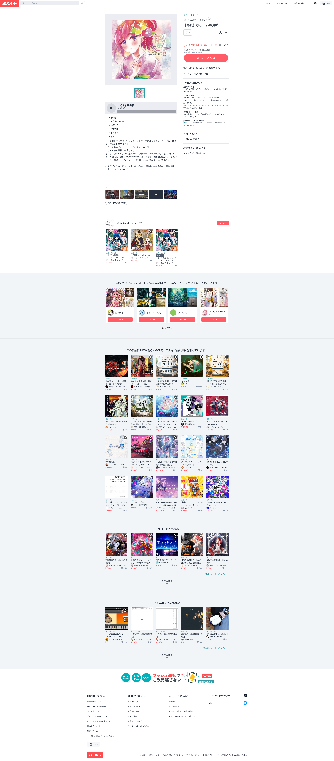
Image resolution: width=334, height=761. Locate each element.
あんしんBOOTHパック (191, 105)
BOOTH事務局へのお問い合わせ (182, 716)
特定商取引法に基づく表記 (194, 148)
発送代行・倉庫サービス (97, 716)
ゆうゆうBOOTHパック (210, 105)
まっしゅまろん (153, 312)
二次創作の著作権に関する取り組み (101, 736)
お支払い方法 (191, 139)
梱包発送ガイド (93, 726)
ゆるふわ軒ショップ (129, 223)
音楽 (185, 15)
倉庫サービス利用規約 (164, 755)
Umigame (182, 312)
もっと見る (167, 328)
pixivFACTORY (188, 123)
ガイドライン (178, 755)
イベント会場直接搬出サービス (100, 721)
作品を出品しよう (301, 3)
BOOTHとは (282, 3)
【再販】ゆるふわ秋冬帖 (140, 255)
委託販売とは (92, 731)
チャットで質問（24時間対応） (182, 711)
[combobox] (49, 3)
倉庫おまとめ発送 (135, 721)
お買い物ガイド (134, 706)
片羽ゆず (119, 312)
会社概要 (142, 755)
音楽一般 (194, 15)
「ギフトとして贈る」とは (197, 74)
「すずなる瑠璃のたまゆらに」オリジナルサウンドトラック (116, 256)
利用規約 (151, 755)
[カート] (208, 19)
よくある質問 (174, 706)
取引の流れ (190, 134)
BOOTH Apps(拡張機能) (97, 706)
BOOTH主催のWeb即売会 (138, 726)
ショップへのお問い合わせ (194, 153)
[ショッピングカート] (315, 3)
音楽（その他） (111, 253)
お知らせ (172, 701)
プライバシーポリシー (193, 755)
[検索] (76, 3)
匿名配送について (94, 711)
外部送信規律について (211, 755)
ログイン (266, 3)
